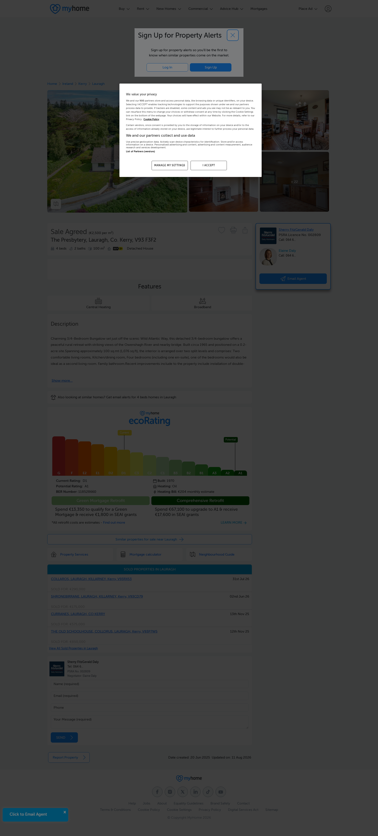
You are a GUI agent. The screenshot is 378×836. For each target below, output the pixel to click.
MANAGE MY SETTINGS (169, 165)
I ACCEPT (209, 165)
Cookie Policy (151, 119)
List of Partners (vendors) (140, 151)
